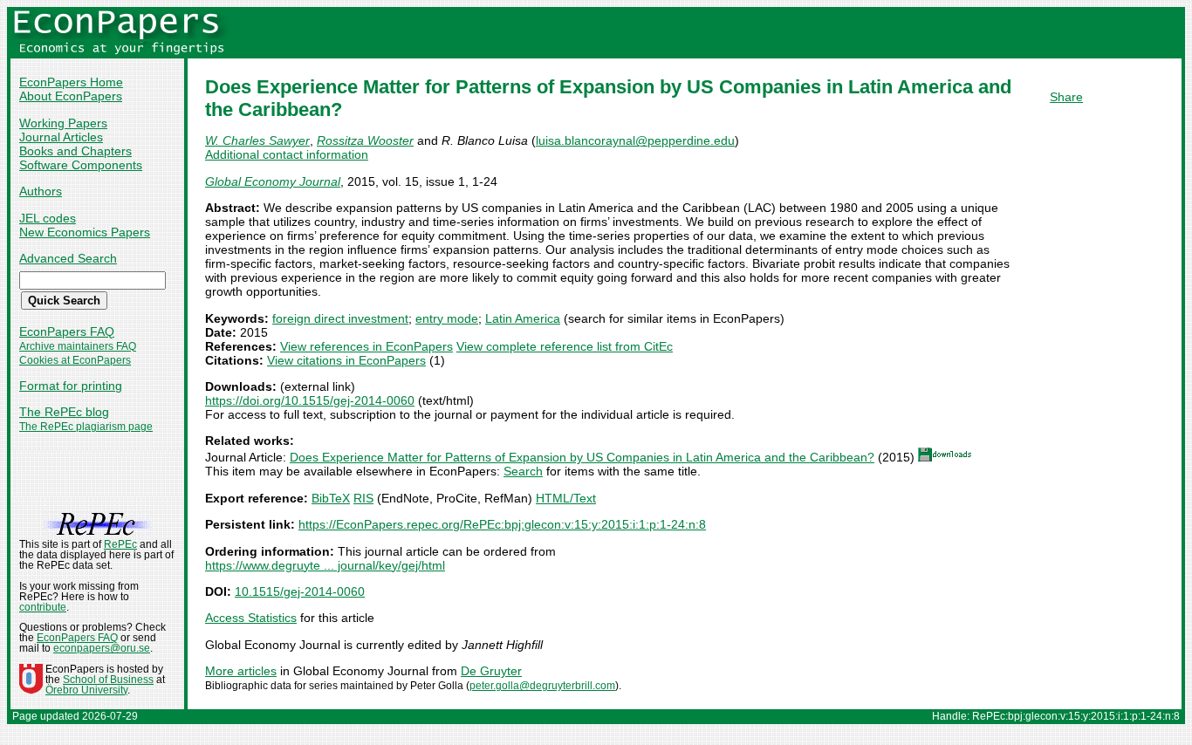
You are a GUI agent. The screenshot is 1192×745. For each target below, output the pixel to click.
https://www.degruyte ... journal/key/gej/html (325, 565)
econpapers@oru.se (101, 648)
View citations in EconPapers (346, 360)
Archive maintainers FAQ (77, 346)
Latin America (522, 318)
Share (1066, 97)
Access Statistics (251, 618)
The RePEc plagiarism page (86, 426)
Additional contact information (286, 154)
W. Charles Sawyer (257, 140)
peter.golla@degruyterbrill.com (542, 685)
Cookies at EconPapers (75, 360)
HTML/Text (566, 498)
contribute (42, 607)
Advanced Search (68, 258)
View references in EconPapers (366, 346)
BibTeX (331, 498)
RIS (363, 498)
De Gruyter (491, 671)
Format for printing (70, 386)
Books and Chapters (75, 151)
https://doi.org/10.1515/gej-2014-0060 (309, 400)
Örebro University (86, 690)
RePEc (120, 544)
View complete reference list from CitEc (564, 346)
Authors (40, 191)
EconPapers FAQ (66, 331)
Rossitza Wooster (365, 140)
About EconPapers (70, 96)
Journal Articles (61, 137)
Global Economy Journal (272, 181)
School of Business (108, 679)
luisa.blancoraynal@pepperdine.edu (635, 140)
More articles (241, 671)
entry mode (446, 318)
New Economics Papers (84, 232)
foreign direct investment (340, 318)
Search (523, 471)
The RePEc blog (64, 412)
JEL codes (47, 218)
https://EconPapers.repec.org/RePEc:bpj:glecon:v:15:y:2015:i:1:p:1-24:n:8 (502, 524)
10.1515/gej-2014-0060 (300, 591)
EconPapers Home (71, 82)
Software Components (80, 165)
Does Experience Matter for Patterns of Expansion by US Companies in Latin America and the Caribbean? (582, 457)
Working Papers (63, 123)
